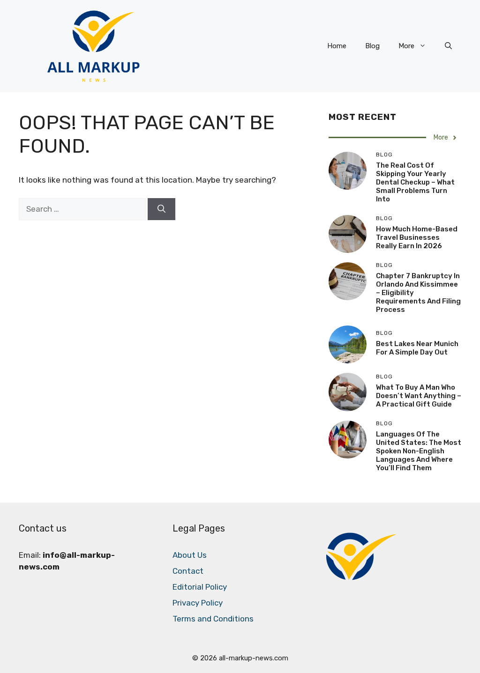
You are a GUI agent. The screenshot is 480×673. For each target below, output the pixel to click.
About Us (189, 555)
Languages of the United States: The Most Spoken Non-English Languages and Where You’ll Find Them (418, 451)
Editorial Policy (199, 587)
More (406, 46)
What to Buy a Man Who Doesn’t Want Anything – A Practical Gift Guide (418, 395)
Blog (372, 46)
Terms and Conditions (213, 618)
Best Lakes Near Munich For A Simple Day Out (417, 348)
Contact (187, 571)
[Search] (161, 209)
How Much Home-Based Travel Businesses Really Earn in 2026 (417, 237)
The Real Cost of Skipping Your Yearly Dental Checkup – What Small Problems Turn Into (415, 182)
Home (336, 46)
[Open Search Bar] (448, 46)
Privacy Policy (197, 602)
